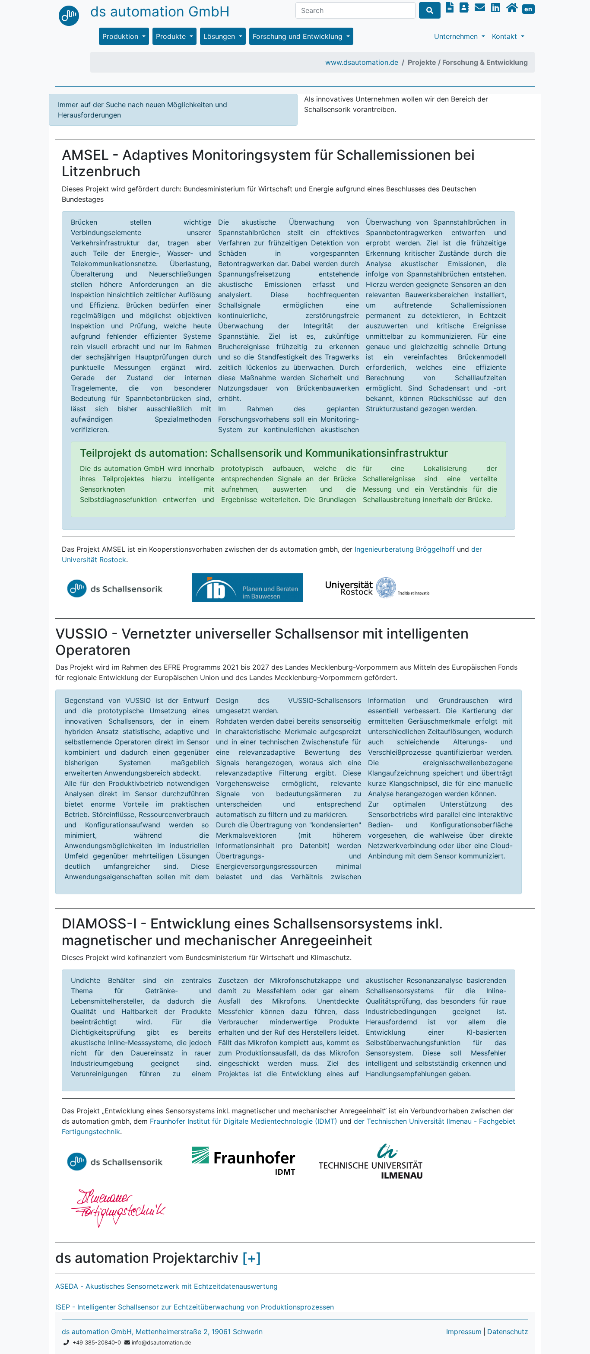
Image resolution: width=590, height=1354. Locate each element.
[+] (251, 1257)
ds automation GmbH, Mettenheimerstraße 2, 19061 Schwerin (162, 1331)
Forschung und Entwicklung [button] (299, 36)
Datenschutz (507, 1331)
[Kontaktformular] (451, 7)
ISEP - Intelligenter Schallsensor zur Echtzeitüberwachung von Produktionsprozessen (194, 1307)
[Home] (513, 7)
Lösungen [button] (220, 36)
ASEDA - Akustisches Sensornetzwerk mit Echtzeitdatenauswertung (166, 1286)
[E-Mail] (481, 7)
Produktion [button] (121, 36)
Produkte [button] (172, 36)
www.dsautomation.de (361, 62)
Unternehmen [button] (457, 36)
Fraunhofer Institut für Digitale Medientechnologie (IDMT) (243, 1121)
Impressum (464, 1331)
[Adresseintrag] (465, 7)
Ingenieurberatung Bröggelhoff (405, 549)
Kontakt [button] (505, 36)
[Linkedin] (496, 7)
